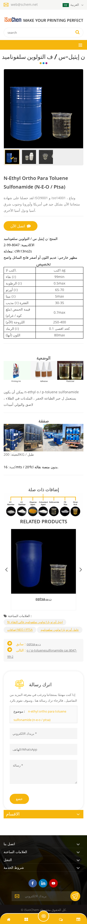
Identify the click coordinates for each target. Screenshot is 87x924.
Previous (6, 568)
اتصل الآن (17, 226)
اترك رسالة (43, 916)
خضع (19, 798)
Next (80, 568)
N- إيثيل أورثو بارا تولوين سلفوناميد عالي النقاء (35, 622)
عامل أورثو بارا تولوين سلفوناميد (60, 630)
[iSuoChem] (43, 20)
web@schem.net (24, 4)
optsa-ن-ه (43, 599)
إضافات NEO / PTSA (20, 630)
